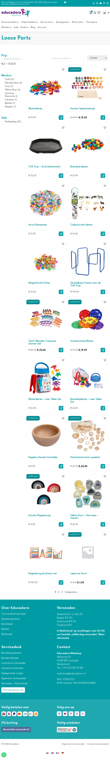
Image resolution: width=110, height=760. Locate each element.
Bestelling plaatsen (11, 653)
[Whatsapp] (94, 3)
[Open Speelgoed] (69, 22)
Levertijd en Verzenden (13, 663)
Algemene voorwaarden (13, 678)
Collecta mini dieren (81, 225)
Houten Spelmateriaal (82, 108)
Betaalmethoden (10, 658)
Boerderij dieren (79, 167)
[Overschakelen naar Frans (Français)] (57, 753)
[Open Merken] (11, 27)
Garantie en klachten (12, 668)
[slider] (2, 58)
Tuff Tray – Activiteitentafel (44, 167)
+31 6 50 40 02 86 (72, 668)
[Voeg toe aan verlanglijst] (63, 69)
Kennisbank (7, 624)
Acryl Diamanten (37, 225)
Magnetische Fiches (39, 283)
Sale (4, 118)
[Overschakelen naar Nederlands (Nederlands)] (47, 753)
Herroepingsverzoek (13, 690)
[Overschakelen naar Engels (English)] (52, 753)
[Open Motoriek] (83, 22)
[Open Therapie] (97, 22)
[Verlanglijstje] (98, 12)
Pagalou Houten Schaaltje (42, 457)
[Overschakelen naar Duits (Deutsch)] (62, 753)
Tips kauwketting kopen (13, 614)
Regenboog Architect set (42, 573)
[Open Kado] (27, 27)
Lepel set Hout (78, 573)
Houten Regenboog (39, 515)
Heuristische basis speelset (85, 457)
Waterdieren (35, 108)
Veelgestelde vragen (12, 673)
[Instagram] (108, 3)
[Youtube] (101, 3)
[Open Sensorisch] (53, 22)
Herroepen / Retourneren (14, 683)
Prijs (4, 56)
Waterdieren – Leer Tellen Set (44, 399)
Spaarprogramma (10, 619)
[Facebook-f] (97, 3)
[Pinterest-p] (104, 3)
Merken (6, 75)
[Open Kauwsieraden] (18, 22)
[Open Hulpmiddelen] (37, 22)
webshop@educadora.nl (71, 673)
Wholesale (6, 634)
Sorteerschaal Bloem (81, 341)
